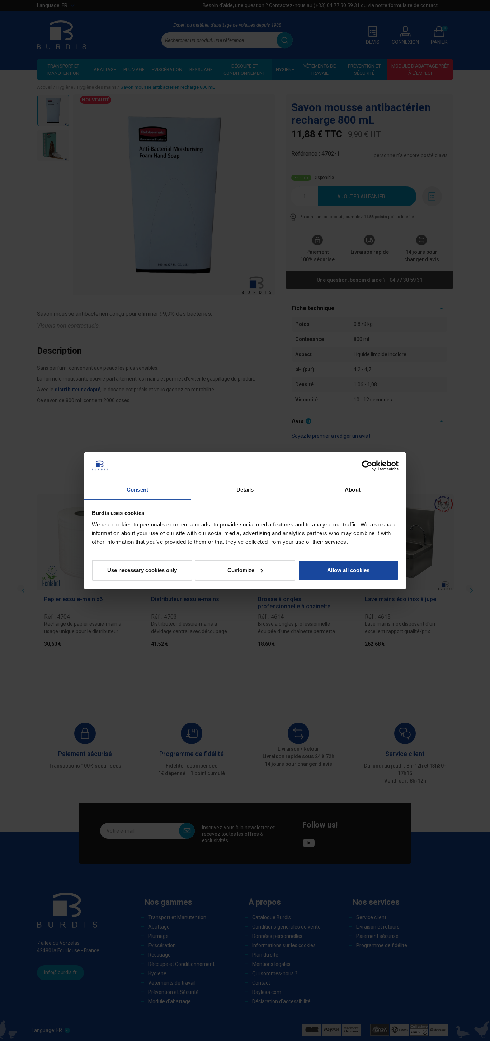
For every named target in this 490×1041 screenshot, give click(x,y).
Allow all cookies (348, 570)
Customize (240, 570)
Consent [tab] (137, 489)
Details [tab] (245, 489)
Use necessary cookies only (142, 570)
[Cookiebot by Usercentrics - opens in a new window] (367, 465)
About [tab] (353, 489)
